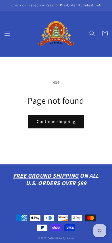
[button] (7, 33)
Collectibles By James (61, 238)
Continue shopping (56, 121)
